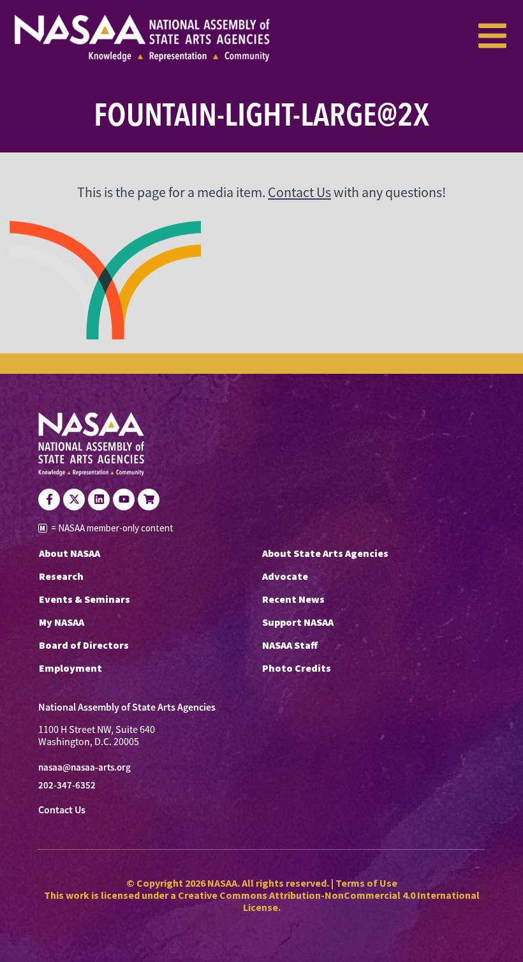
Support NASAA (298, 622)
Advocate (285, 576)
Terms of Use (366, 883)
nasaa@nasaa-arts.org (84, 767)
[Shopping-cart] (148, 499)
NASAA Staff (290, 645)
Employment (70, 668)
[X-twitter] (74, 499)
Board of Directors (84, 645)
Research (61, 576)
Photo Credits (296, 668)
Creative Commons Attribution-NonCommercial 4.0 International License (329, 901)
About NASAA (69, 553)
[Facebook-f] (49, 499)
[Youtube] (124, 499)
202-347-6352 (67, 785)
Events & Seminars (84, 599)
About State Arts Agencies (325, 553)
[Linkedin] (99, 499)
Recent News (293, 599)
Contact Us (299, 192)
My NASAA (61, 622)
